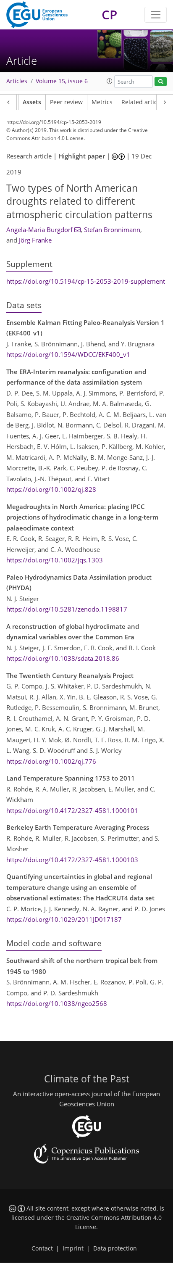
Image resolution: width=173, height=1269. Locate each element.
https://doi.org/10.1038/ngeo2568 (56, 1003)
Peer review (66, 102)
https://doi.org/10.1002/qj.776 (51, 761)
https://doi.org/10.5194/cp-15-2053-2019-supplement (85, 281)
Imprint (73, 1248)
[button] (110, 81)
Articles (16, 81)
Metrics (102, 102)
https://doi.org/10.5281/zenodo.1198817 (66, 609)
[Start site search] (161, 82)
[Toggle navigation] (155, 15)
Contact (42, 1248)
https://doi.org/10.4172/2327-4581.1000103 (72, 859)
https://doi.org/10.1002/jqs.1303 (54, 560)
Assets (32, 102)
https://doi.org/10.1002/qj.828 (51, 489)
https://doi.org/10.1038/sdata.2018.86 (62, 658)
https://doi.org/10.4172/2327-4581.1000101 (72, 810)
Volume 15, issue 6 (62, 81)
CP (109, 14)
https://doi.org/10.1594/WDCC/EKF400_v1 (68, 354)
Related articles (143, 102)
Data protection (115, 1248)
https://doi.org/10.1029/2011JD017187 (64, 919)
